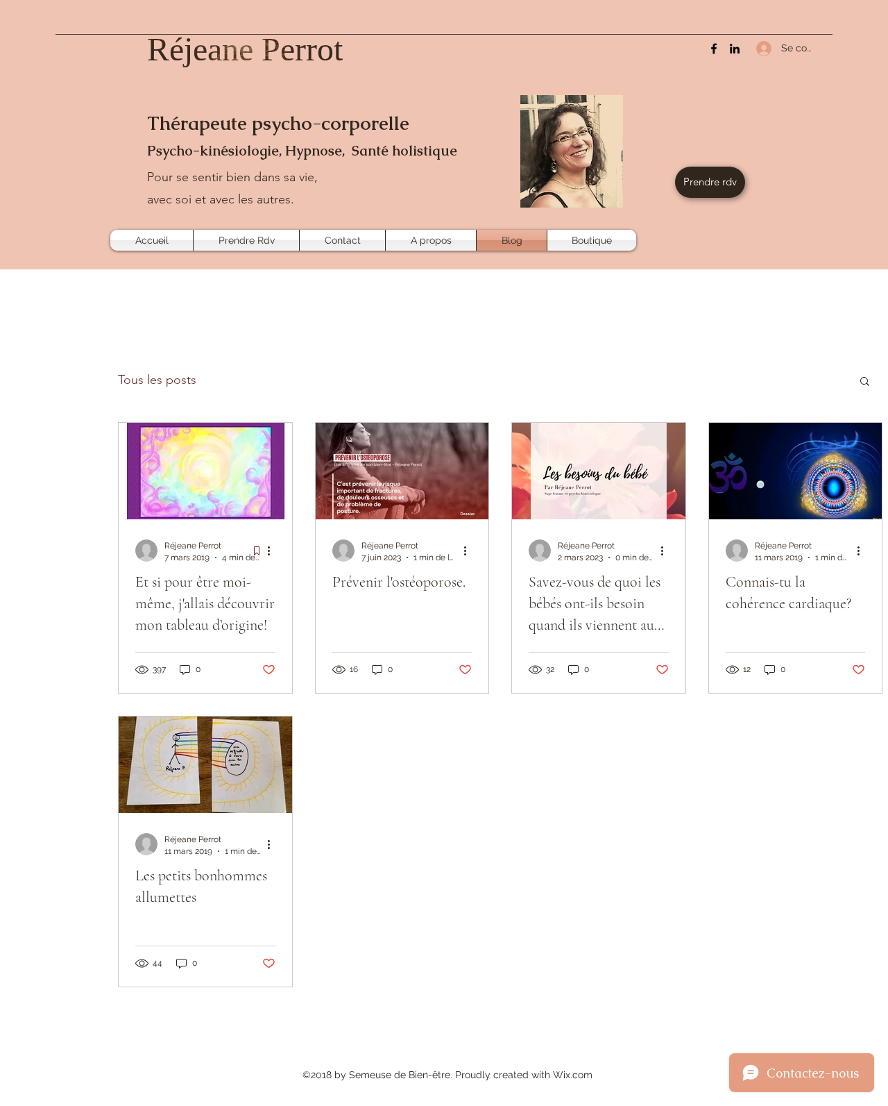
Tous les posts (157, 379)
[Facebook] (714, 49)
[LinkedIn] (735, 49)
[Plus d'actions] (273, 550)
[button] (864, 382)
